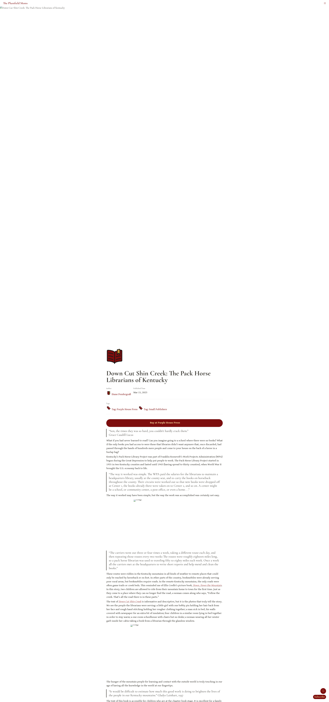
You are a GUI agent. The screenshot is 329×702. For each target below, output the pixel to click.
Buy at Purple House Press (165, 422)
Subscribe (319, 696)
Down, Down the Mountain (207, 585)
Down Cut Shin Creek (130, 601)
